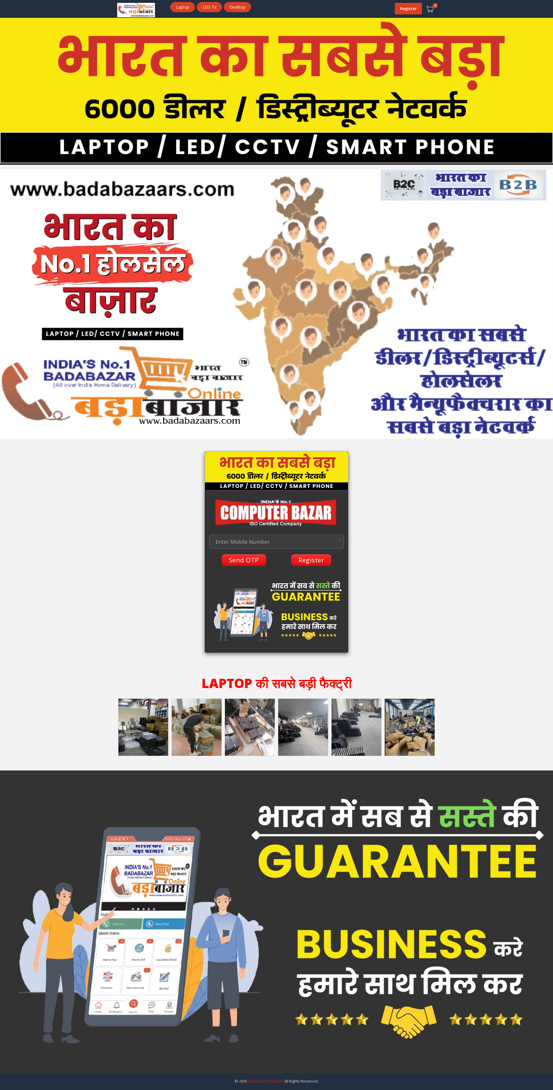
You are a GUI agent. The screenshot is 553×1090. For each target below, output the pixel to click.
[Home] (136, 9)
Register (408, 8)
